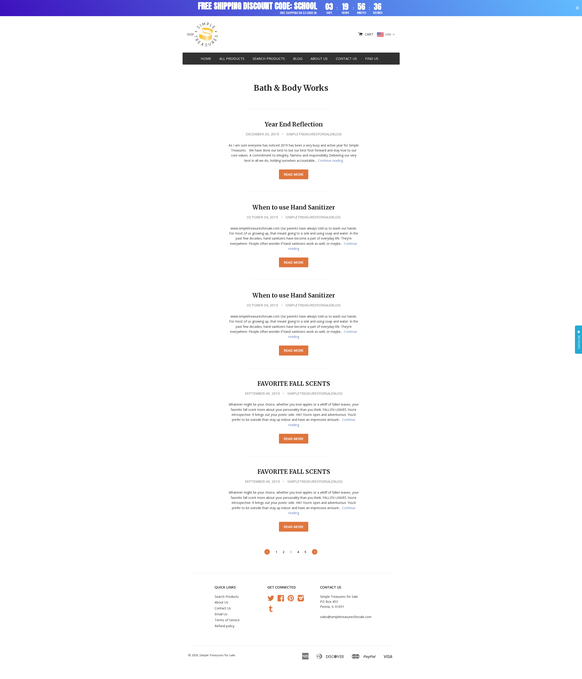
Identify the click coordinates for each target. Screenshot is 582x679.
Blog (297, 58)
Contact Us (346, 58)
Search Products (269, 58)
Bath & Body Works (291, 88)
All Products (231, 58)
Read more (294, 174)
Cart (369, 34)
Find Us (371, 58)
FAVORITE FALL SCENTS (293, 383)
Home (206, 58)
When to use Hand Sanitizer (293, 207)
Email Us (221, 614)
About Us (319, 58)
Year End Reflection (294, 124)
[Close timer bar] (577, 8)
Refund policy (224, 626)
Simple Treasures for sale (217, 655)
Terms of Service (227, 620)
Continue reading (330, 160)
